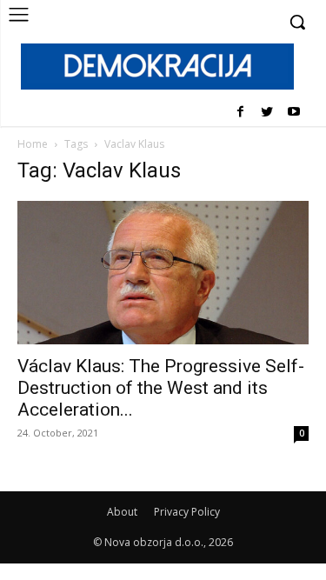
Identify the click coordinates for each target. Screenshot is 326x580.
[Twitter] (266, 112)
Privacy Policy (187, 511)
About (122, 511)
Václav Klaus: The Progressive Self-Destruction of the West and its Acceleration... (160, 388)
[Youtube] (293, 112)
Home (32, 144)
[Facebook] (240, 112)
